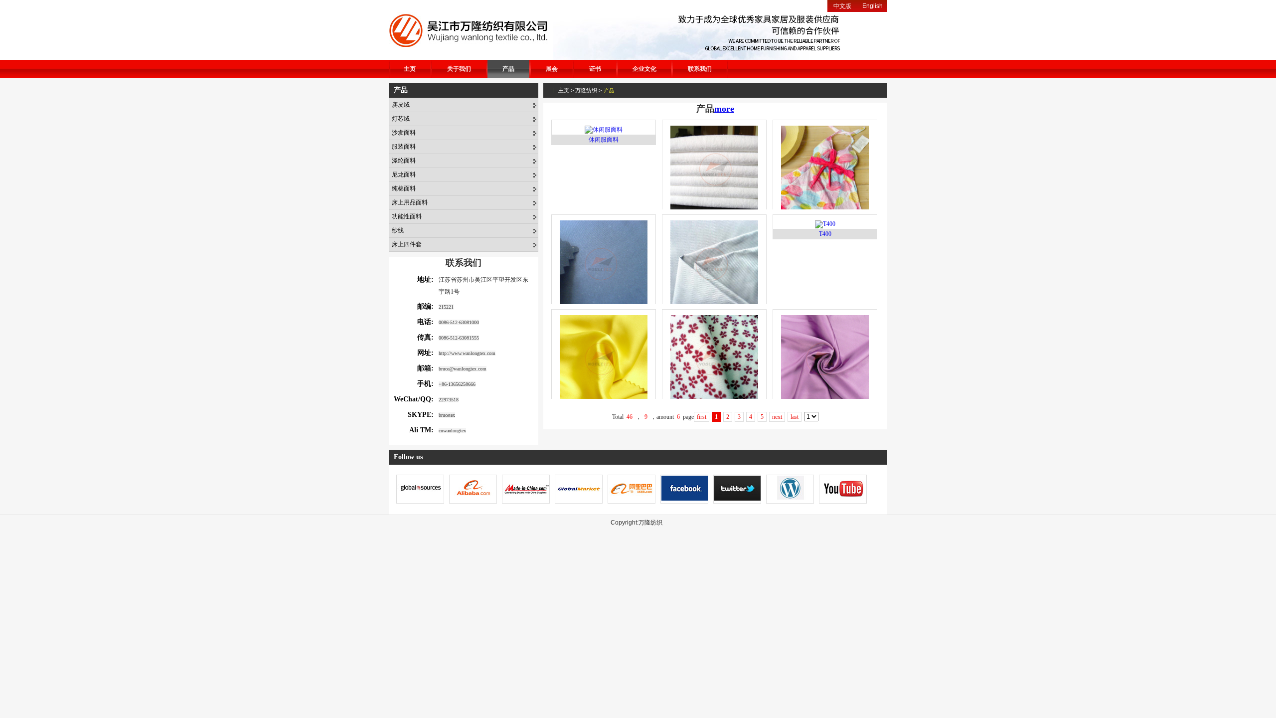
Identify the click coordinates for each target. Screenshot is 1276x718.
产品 (508, 68)
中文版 (842, 5)
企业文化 (644, 68)
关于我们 (459, 68)
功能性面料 (407, 216)
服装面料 (404, 146)
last (794, 416)
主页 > (566, 90)
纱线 (398, 230)
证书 (595, 68)
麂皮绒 (401, 104)
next (777, 416)
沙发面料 (404, 132)
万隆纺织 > (588, 90)
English (872, 5)
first (701, 416)
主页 (410, 68)
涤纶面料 (404, 160)
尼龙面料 (404, 174)
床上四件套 (407, 244)
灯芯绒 (401, 118)
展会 (552, 68)
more (724, 109)
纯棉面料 (404, 188)
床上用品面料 (410, 202)
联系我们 (700, 68)
